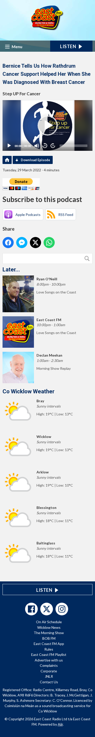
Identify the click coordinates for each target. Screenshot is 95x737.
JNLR (49, 676)
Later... (11, 269)
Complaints (49, 665)
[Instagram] (61, 609)
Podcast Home (7, 160)
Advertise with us (49, 660)
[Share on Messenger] (21, 242)
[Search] (88, 258)
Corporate (49, 671)
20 (45, 145)
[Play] (9, 145)
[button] (47, 125)
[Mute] (36, 145)
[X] (46, 609)
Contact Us (49, 682)
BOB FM (48, 638)
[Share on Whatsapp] (49, 242)
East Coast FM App (49, 643)
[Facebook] (31, 609)
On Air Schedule (49, 622)
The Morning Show (49, 633)
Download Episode (35, 160)
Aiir (60, 724)
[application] (47, 125)
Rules (48, 649)
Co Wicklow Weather (28, 391)
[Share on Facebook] (8, 242)
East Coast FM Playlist (48, 654)
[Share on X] (35, 242)
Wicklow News (49, 627)
